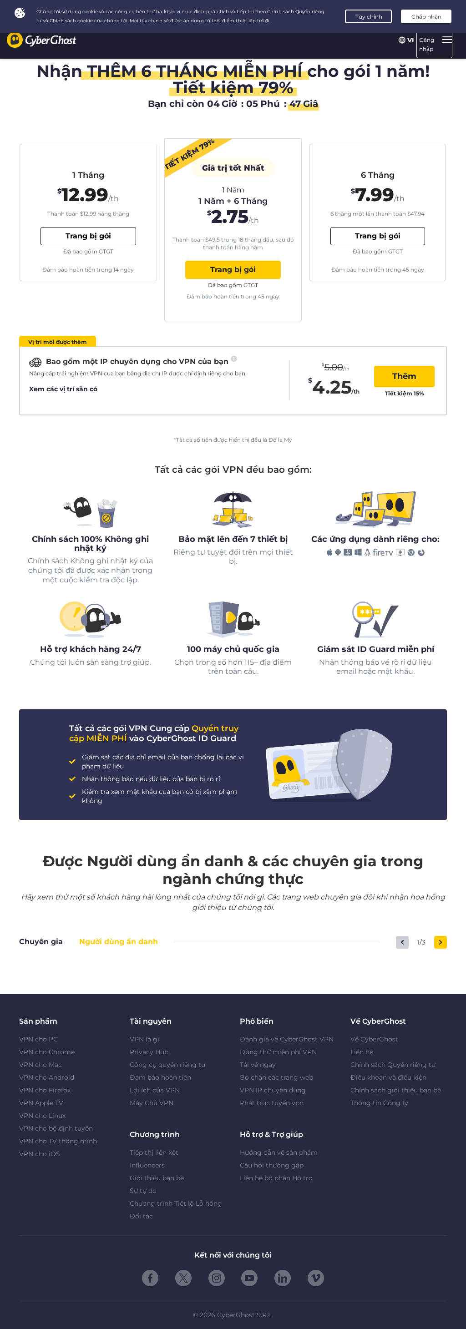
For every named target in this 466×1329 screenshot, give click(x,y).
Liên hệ (361, 1052)
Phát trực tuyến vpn (272, 1103)
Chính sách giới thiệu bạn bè (395, 1090)
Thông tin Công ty (379, 1103)
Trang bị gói (233, 269)
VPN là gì (144, 1039)
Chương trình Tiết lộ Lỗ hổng (176, 1203)
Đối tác (141, 1216)
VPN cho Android (46, 1077)
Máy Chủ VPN (151, 1103)
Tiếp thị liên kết (154, 1152)
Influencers (147, 1165)
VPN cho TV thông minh (58, 1141)
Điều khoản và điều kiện (388, 1077)
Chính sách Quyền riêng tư (393, 1065)
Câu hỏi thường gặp (272, 1165)
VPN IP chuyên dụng (273, 1090)
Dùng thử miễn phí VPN (278, 1052)
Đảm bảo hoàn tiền (160, 1077)
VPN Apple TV (41, 1103)
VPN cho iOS (39, 1154)
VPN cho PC (38, 1039)
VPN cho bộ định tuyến (56, 1128)
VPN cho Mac (40, 1065)
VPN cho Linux (42, 1116)
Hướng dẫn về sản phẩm (279, 1152)
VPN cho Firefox (45, 1090)
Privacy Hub (149, 1052)
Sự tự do (143, 1191)
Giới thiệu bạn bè (157, 1178)
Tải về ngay (258, 1065)
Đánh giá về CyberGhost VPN (287, 1039)
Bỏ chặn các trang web (276, 1077)
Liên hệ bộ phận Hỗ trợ (276, 1178)
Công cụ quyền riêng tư (167, 1065)
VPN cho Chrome (47, 1052)
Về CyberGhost (374, 1039)
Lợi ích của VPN (155, 1090)
